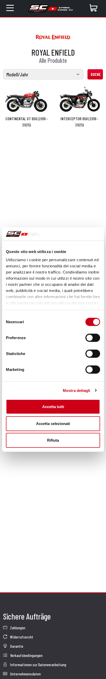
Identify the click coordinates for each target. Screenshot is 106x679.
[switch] (92, 338)
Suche (96, 74)
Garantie (16, 646)
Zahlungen (17, 627)
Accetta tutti (53, 406)
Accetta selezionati (53, 423)
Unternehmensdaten (25, 673)
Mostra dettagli (76, 390)
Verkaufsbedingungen (25, 655)
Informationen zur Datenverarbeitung (37, 664)
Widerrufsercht (21, 636)
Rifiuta (53, 440)
